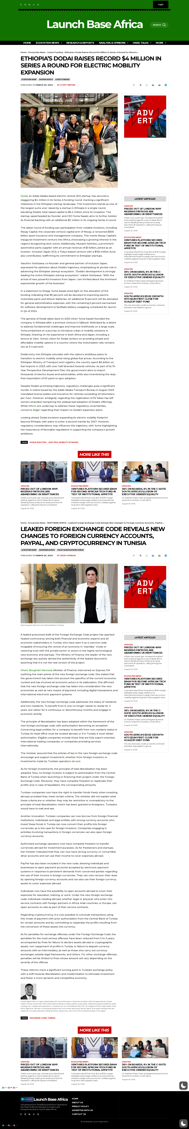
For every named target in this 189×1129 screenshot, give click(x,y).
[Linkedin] (29, 4)
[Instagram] (25, 4)
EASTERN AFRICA (45, 79)
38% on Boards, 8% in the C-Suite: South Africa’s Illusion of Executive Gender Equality (144, 274)
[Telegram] (165, 85)
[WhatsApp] (146, 85)
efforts (32, 406)
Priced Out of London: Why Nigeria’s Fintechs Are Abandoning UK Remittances (143, 211)
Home (24, 52)
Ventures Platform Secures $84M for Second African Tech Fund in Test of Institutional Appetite (145, 244)
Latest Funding (55, 52)
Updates (128, 206)
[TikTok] (33, 4)
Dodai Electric (38, 442)
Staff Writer (67, 85)
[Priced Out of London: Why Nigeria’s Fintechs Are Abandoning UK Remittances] (44, 471)
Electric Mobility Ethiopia (63, 442)
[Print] (159, 85)
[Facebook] (21, 4)
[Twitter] (38, 4)
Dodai (24, 196)
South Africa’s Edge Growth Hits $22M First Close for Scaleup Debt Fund (143, 299)
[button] (183, 1123)
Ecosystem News (37, 52)
